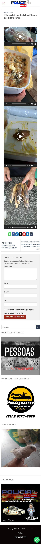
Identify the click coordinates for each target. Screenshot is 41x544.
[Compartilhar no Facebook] (13, 234)
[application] (20, 36)
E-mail (6, 292)
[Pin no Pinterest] (24, 234)
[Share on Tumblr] (31, 234)
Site (5, 301)
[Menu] (3, 3)
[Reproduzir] (6, 44)
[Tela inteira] (35, 44)
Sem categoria (8, 12)
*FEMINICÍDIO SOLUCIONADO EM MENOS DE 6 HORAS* (9, 245)
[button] (20, 36)
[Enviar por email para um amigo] (20, 234)
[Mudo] (32, 44)
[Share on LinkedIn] (27, 234)
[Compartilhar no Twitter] (17, 234)
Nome (6, 283)
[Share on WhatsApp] (9, 234)
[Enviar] (38, 327)
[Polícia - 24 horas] (21, 3)
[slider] (19, 43)
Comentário (8, 266)
